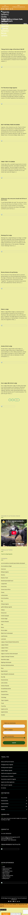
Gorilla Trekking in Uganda (6, 770)
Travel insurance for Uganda (7, 776)
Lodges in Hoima (4, 647)
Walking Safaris (6, 869)
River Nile (3, 677)
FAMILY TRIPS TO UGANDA (8, 161)
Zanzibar (3, 715)
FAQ (2, 601)
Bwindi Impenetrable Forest (7, 580)
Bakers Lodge (5, 309)
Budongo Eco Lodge (6, 235)
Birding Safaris (6, 878)
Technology (3, 697)
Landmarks (3, 639)
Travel (2, 703)
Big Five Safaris (6, 872)
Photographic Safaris (7, 871)
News (2, 668)
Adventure (3, 569)
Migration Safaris (6, 877)
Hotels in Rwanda (5, 621)
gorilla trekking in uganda (6, 607)
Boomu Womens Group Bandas (9, 272)
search (14, 742)
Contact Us (14, 899)
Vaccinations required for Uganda (8, 779)
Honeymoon (3, 612)
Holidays (3, 610)
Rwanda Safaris (4, 680)
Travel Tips (3, 706)
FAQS (4, 866)
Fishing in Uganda (5, 604)
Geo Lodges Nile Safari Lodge (9, 383)
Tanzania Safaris (4, 694)
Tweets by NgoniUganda (6, 554)
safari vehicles (4, 682)
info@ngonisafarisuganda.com (11, 837)
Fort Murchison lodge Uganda (9, 87)
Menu (25, 24)
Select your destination (10, 723)
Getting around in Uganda (6, 767)
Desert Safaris (6, 874)
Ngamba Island (4, 671)
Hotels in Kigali (4, 618)
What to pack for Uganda (6, 785)
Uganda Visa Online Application (8, 782)
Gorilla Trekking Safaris (8, 875)
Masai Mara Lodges (5, 659)
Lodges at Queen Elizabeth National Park (10, 642)
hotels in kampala (5, 615)
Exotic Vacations (5, 598)
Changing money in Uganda (7, 764)
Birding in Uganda (5, 572)
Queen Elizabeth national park (7, 674)
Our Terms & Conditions (21, 898)
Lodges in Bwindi (4, 645)
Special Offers (4, 691)
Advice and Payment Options (7, 761)
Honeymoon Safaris (7, 868)
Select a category (8, 729)
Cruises (2, 592)
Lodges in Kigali (4, 650)
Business (3, 575)
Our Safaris (3, 788)
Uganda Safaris (4, 712)
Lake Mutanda (4, 636)
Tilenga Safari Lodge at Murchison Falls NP (12, 49)
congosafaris (4, 583)
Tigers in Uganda (4, 700)
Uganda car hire (4, 709)
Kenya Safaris (4, 797)
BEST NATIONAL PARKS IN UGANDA (10, 124)
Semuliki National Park (6, 688)
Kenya (2, 627)
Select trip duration (9, 736)
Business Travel (4, 577)
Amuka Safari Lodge (6, 346)
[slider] (3, 737)
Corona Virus (4, 586)
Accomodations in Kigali (6, 566)
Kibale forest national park (7, 633)
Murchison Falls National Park (7, 665)
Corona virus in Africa (5, 589)
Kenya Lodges (4, 630)
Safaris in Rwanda (5, 685)
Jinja (2, 624)
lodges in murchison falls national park (9, 653)
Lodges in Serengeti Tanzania (7, 656)
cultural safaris (4, 595)
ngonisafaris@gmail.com (6, 838)
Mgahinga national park (6, 662)
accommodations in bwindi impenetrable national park (13, 563)
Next (17, 399)
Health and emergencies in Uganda (8, 773)
